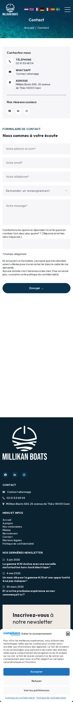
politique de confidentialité (43, 274)
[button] (68, 633)
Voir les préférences (36, 690)
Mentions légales (12, 540)
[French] (37, 9)
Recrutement (10, 533)
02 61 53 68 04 (25, 63)
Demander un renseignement (28, 190)
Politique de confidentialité (20, 698)
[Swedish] (58, 9)
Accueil (29, 27)
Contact (8, 536)
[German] (42, 9)
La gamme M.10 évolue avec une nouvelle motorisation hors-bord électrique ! (29, 565)
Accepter (36, 671)
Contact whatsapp (27, 73)
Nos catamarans (12, 526)
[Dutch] (27, 9)
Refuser (37, 681)
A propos (8, 523)
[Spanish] (53, 9)
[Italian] (48, 9)
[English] (32, 9)
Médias (7, 530)
